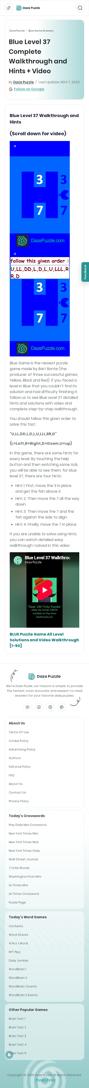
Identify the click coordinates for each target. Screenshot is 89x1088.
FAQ (11, 775)
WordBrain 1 (17, 969)
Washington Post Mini (25, 876)
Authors (15, 758)
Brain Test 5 (17, 1053)
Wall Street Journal (23, 859)
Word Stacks (18, 935)
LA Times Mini (18, 885)
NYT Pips (15, 952)
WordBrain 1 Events (23, 986)
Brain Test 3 (17, 1036)
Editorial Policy (20, 767)
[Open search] (80, 8)
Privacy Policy (19, 801)
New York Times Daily (24, 851)
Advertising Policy (22, 749)
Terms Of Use (19, 732)
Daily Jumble (18, 960)
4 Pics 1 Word (18, 943)
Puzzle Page (17, 902)
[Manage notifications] (9, 1055)
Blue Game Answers (40, 31)
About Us (16, 784)
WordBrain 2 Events (23, 995)
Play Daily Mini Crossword (28, 825)
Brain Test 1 (17, 1019)
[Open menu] (9, 8)
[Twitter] (61, 707)
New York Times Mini (23, 833)
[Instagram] (50, 707)
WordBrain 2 (18, 978)
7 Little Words (19, 868)
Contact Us (17, 792)
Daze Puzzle (17, 31)
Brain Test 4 (18, 1045)
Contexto (16, 926)
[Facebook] (39, 707)
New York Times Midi (23, 842)
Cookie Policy (18, 741)
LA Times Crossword (24, 894)
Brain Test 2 (17, 1027)
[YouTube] (27, 707)
